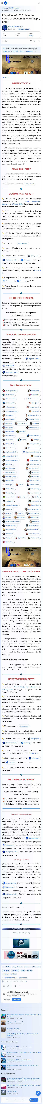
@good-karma (34, 359)
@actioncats (9, 395)
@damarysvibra (33, 415)
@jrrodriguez (10, 472)
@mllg (37, 497)
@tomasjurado (34, 526)
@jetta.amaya (10, 468)
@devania (8, 423)
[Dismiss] (35, 51)
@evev (23, 440)
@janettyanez (34, 464)
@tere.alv (35, 521)
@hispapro (9, 281)
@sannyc (8, 513)
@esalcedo (9, 440)
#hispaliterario (29, 184)
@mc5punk (24, 497)
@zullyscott (35, 538)
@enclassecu (9, 436)
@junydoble (9, 481)
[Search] (38, 3)
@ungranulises (10, 530)
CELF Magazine (13, 8)
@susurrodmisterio (12, 521)
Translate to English (10, 51)
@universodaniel (33, 530)
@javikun (8, 464)
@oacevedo (35, 505)
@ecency (26, 260)
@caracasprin (34, 407)
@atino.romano (33, 399)
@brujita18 (35, 403)
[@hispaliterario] (4, 28)
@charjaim (9, 415)
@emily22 (22, 431)
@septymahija (34, 513)
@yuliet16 (21, 538)
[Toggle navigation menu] (2, 3)
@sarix (20, 513)
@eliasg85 (9, 427)
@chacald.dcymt (11, 411)
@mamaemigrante (11, 505)
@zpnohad (9, 542)
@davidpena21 (10, 419)
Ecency (4, 8)
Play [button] (31, 35)
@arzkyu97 (35, 395)
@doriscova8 (22, 423)
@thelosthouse (10, 526)
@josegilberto (34, 468)
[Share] (34, 41)
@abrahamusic (10, 407)
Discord (33, 753)
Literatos (5, 204)
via (23, 978)
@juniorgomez (10, 476)
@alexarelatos (10, 399)
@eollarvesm (34, 436)
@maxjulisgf (9, 493)
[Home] (6, 1100)
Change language (26, 51)
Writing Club (17, 204)
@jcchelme (35, 476)
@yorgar (8, 538)
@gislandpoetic (10, 456)
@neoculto (35, 501)
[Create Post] (38, 1093)
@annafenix (35, 391)
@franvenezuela (33, 448)
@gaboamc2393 (10, 452)
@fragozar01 (34, 444)
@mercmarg (34, 493)
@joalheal (35, 472)
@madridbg (35, 489)
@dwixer (36, 423)
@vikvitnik (9, 534)
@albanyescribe (10, 391)
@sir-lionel (35, 517)
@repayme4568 (33, 509)
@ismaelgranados (11, 460)
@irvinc (36, 456)
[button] (3, 981)
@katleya (8, 485)
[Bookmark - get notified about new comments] (30, 41)
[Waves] (15, 1100)
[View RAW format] (4, 986)
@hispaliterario (11, 260)
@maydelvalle (34, 485)
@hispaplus (35, 256)
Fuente (4, 77)
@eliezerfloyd (34, 427)
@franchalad (9, 448)
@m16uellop (9, 489)
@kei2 (21, 485)
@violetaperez (34, 534)
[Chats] (23, 1100)
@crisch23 (35, 411)
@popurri (8, 509)
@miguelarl (9, 497)
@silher (8, 517)
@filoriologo (10, 444)
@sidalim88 (21, 517)
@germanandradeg (32, 452)
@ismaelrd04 (34, 460)
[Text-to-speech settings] (39, 33)
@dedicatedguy (33, 419)
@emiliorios (9, 431)
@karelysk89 (34, 481)
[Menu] (39, 41)
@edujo (36, 440)
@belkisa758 (9, 403)
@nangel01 (9, 501)
